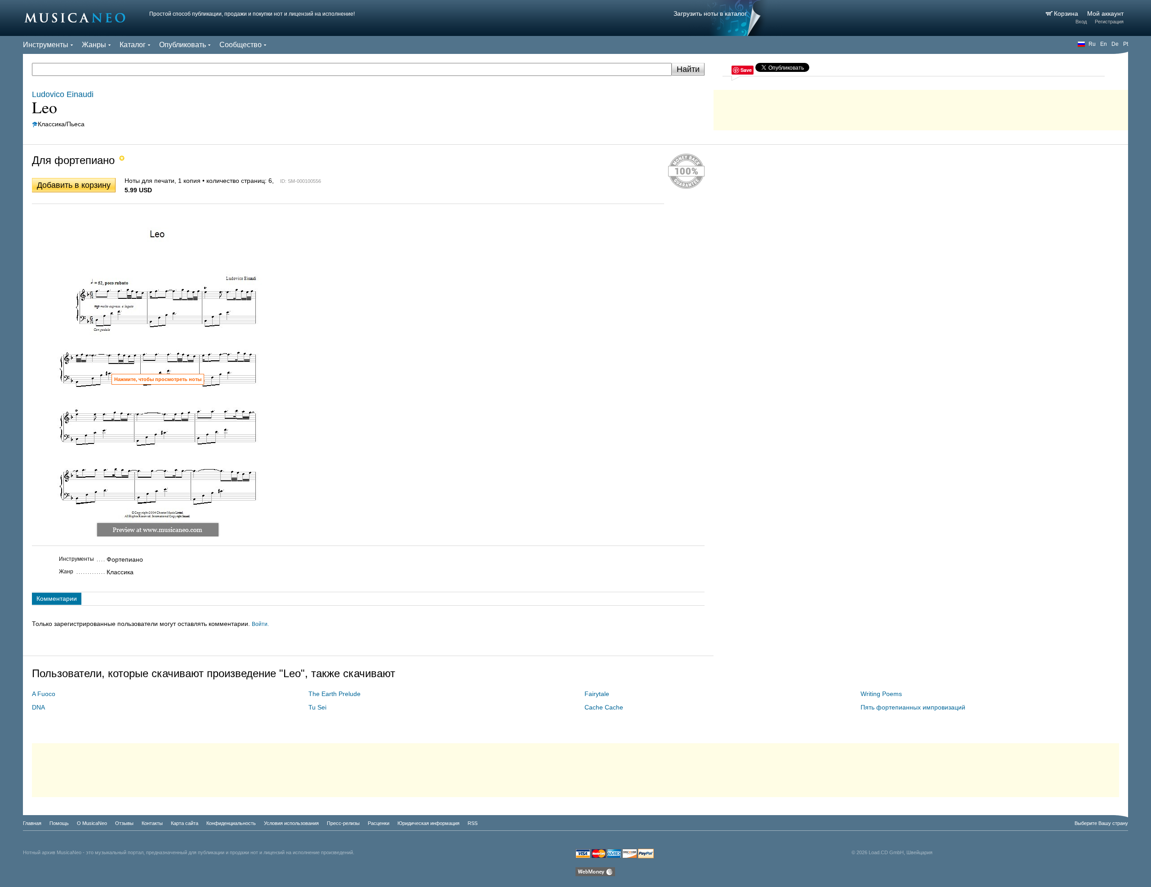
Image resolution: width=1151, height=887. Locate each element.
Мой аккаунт (1105, 13)
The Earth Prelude (334, 693)
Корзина (1067, 13)
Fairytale (596, 693)
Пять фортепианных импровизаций (913, 707)
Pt (1125, 44)
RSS (472, 823)
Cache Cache (603, 707)
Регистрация (1109, 21)
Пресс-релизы (343, 823)
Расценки (378, 823)
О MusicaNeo (92, 823)
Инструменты (45, 45)
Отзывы (124, 823)
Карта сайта (184, 823)
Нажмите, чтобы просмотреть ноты (157, 379)
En (1103, 44)
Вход (1081, 21)
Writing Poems (881, 693)
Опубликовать (182, 45)
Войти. (260, 624)
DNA (38, 707)
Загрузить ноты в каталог (710, 13)
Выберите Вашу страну (1101, 823)
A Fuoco (43, 693)
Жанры (94, 45)
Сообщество (240, 45)
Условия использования (291, 823)
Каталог (133, 45)
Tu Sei (317, 707)
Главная (32, 823)
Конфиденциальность (231, 823)
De (1115, 44)
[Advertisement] (920, 107)
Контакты (152, 823)
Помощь (59, 823)
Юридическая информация (428, 823)
